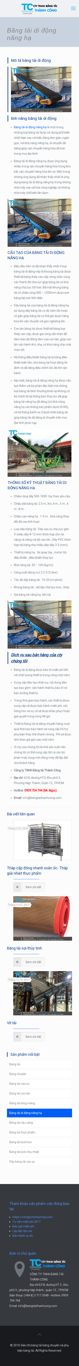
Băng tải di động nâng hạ (30, 127)
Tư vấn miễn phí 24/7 (26, 1221)
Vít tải (11, 1023)
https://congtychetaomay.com (32, 1217)
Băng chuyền (17, 1074)
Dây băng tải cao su (22, 1161)
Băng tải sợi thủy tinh (24, 948)
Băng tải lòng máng (22, 1103)
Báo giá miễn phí (23, 1226)
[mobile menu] (73, 8)
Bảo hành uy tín (22, 1235)
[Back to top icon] (39, 1334)
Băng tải (14, 1064)
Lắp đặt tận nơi (22, 1231)
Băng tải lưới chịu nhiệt (24, 1152)
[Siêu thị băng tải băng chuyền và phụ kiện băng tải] (39, 8)
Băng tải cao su (19, 1083)
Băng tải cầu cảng (21, 1122)
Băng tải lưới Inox (20, 1142)
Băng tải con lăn (19, 1093)
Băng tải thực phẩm (22, 1132)
